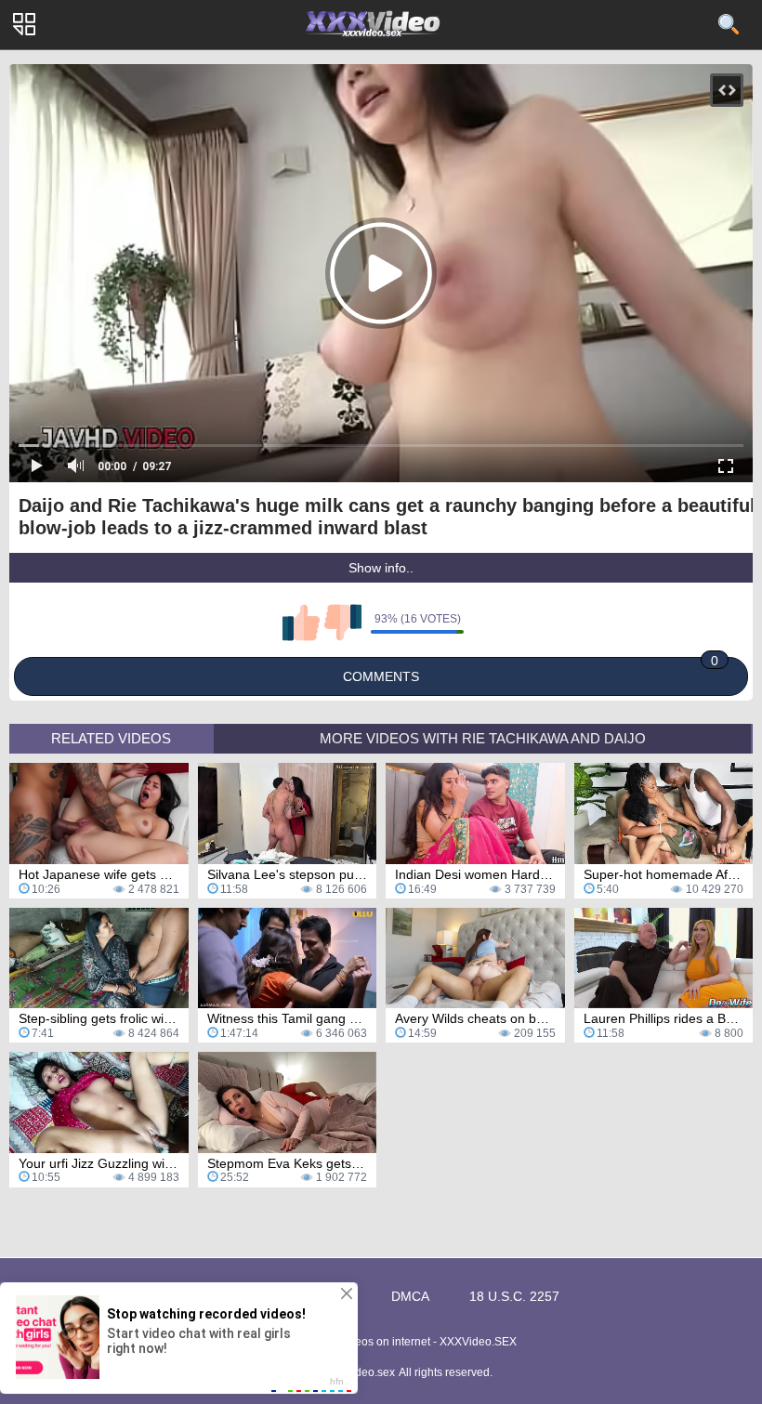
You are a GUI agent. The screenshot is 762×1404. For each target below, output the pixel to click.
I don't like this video (342, 622)
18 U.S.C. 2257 (514, 1296)
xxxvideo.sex (362, 1372)
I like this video (301, 622)
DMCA (410, 1296)
